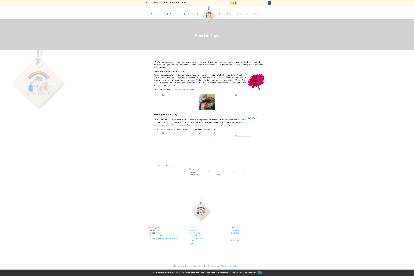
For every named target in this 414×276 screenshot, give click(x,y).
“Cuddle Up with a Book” (184, 89)
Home (153, 14)
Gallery (249, 14)
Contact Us (258, 14)
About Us (162, 14)
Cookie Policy (235, 233)
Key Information (176, 14)
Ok (260, 273)
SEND (239, 14)
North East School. (233, 266)
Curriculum (192, 14)
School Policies (236, 228)
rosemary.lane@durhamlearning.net (174, 3)
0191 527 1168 (151, 3)
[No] (411, 273)
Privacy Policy (235, 230)
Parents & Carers (225, 14)
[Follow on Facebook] (269, 3)
